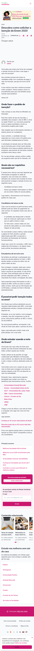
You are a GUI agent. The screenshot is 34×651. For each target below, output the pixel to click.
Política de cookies (24, 621)
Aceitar (17, 647)
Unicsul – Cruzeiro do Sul (12, 396)
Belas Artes (8, 399)
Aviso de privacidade (10, 621)
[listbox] (17, 459)
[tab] (15, 542)
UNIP (5, 405)
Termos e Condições (11, 626)
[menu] (30, 3)
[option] (17, 448)
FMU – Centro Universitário (13, 393)
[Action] (17, 15)
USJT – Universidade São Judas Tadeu (17, 391)
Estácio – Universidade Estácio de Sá (16, 388)
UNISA (6, 402)
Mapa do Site (25, 626)
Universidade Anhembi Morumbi (15, 385)
